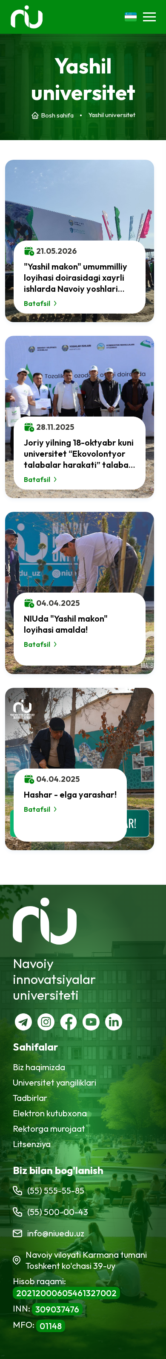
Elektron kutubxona (50, 1113)
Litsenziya (32, 1144)
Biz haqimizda (39, 1067)
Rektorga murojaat (49, 1128)
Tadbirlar (30, 1097)
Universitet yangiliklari (54, 1082)
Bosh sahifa (57, 115)
